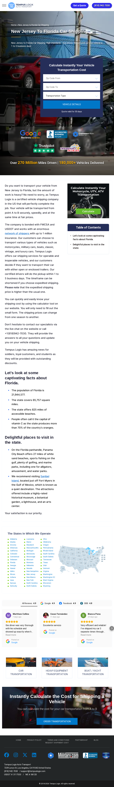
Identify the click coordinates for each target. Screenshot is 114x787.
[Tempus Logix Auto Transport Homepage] (20, 5)
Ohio (45, 539)
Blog (96, 740)
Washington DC (49, 577)
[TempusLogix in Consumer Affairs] (51, 755)
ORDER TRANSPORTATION (57, 721)
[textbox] (72, 96)
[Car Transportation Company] (6, 755)
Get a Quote (79, 5)
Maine (29, 542)
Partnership (81, 740)
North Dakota (32, 586)
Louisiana (30, 539)
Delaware (13, 560)
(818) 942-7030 (102, 5)
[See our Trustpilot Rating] (43, 148)
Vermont (46, 568)
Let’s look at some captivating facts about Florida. (88, 237)
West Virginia (48, 580)
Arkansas (14, 548)
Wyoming (46, 586)
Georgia (13, 565)
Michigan (30, 551)
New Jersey (31, 574)
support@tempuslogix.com (33, 771)
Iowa (12, 580)
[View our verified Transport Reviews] (70, 147)
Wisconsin (47, 583)
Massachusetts (33, 548)
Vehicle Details (72, 104)
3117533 (17, 774)
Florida (12, 563)
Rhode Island (48, 551)
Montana (30, 563)
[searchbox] (59, 78)
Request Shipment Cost (57, 743)
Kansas (13, 583)
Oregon (46, 545)
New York (30, 580)
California (14, 551)
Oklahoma (47, 542)
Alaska (12, 542)
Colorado (13, 554)
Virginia (46, 571)
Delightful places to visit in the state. (88, 246)
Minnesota (31, 554)
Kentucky (13, 586)
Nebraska (30, 565)
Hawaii (12, 568)
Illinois (12, 574)
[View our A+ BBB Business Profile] (57, 134)
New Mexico (31, 577)
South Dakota (48, 557)
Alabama (13, 539)
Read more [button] (11, 635)
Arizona (13, 545)
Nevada (29, 568)
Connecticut (14, 557)
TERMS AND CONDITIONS (58, 740)
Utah (45, 565)
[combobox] (71, 78)
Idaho (12, 571)
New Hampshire (32, 571)
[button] (2, 628)
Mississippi (31, 557)
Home (13, 25)
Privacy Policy (34, 740)
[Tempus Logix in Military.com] (68, 755)
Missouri (30, 560)
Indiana (13, 577)
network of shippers (17, 233)
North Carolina (32, 583)
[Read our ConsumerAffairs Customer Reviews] (83, 134)
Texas (45, 563)
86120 (34, 774)
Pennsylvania (48, 548)
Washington (47, 574)
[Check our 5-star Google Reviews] (30, 134)
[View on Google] (8, 615)
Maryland (30, 545)
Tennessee (47, 560)
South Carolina (48, 554)
